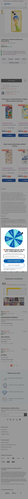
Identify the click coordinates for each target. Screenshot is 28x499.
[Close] (25, 229)
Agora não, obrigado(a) (14, 265)
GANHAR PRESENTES (14, 261)
